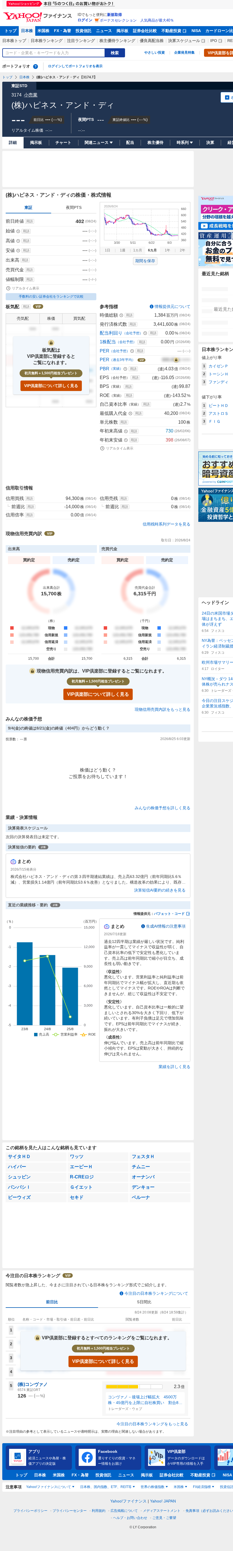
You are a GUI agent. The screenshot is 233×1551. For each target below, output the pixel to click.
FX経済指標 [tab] (202, 1487)
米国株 (43, 30)
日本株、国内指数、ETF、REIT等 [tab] (106, 1487)
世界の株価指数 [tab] (153, 1487)
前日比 (52, 1302)
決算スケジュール (184, 40)
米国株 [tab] (179, 1487)
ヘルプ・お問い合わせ (130, 1518)
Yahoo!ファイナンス (128, 1501)
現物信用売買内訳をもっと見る (162, 709)
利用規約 (98, 1511)
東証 (28, 207)
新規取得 (114, 14)
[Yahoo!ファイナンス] (38, 14)
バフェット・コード (169, 914)
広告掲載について (124, 1511)
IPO (213, 40)
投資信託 (83, 30)
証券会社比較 (145, 30)
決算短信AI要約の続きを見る (160, 890)
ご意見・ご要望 (164, 1518)
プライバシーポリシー (30, 1511)
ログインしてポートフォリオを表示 (75, 66)
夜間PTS (74, 207)
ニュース (104, 30)
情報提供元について (172, 306)
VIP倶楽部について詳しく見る (51, 385)
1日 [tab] (107, 250)
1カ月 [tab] (137, 250)
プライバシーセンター (70, 1511)
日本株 (27, 30)
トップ (10, 30)
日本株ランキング (47, 40)
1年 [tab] (167, 250)
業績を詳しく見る (174, 1066)
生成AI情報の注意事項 (166, 926)
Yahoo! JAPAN (163, 1501)
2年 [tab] (182, 250)
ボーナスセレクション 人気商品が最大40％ (137, 20)
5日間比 (144, 1302)
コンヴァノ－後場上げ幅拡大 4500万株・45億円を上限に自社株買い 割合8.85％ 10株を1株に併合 (145, 1400)
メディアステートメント (161, 1511)
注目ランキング (81, 40)
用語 (29, 221)
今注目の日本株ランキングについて (156, 1293)
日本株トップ (14, 40)
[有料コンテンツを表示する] (176, 360)
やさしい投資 (154, 52)
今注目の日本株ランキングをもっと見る (152, 1424)
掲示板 (122, 30)
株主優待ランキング (117, 40)
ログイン (85, 20)
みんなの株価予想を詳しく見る (162, 808)
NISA (196, 30)
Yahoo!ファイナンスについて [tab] (48, 1487)
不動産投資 (171, 30)
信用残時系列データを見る (166, 524)
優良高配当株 (152, 40)
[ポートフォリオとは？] (35, 66)
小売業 (31, 95)
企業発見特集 (184, 52)
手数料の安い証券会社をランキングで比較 (51, 297)
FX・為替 (62, 30)
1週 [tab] (122, 250)
